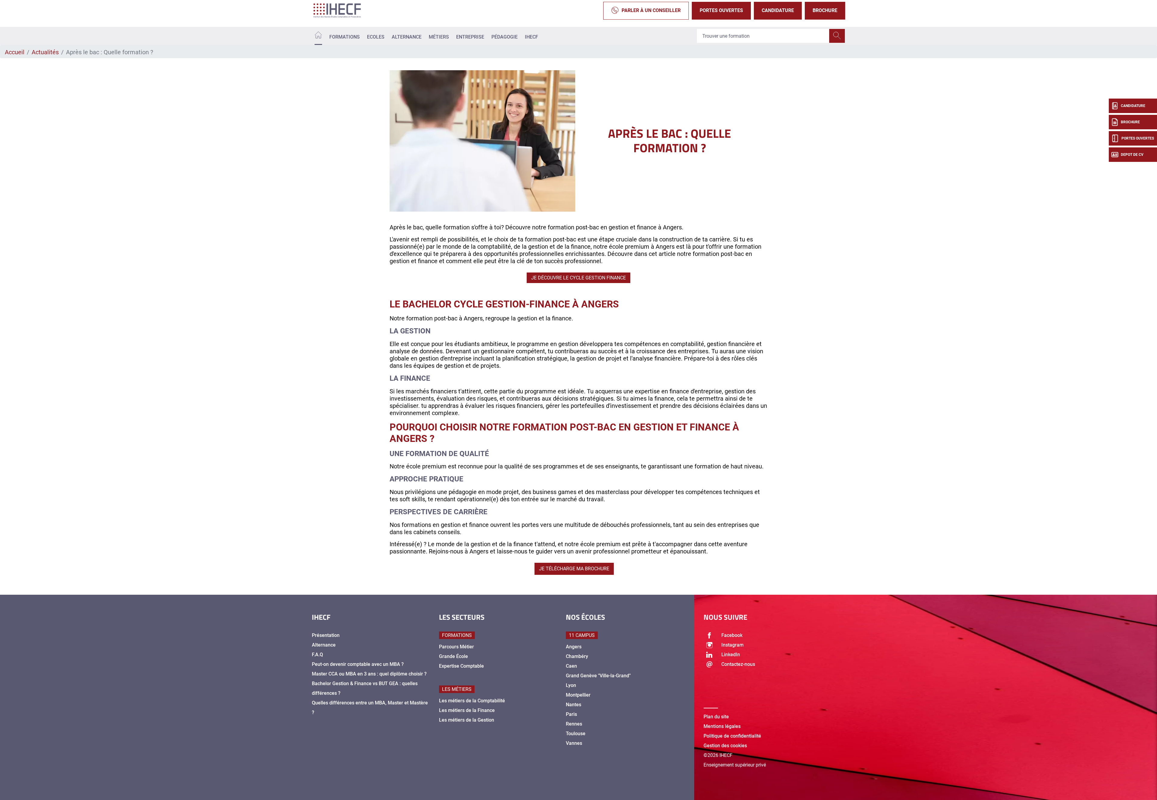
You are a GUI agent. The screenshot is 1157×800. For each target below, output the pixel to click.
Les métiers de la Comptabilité (472, 701)
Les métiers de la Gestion (466, 720)
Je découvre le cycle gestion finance (578, 278)
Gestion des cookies (725, 745)
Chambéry (577, 656)
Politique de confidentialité (732, 736)
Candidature (778, 10)
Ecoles (375, 37)
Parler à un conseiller (651, 10)
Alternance (407, 37)
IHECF (531, 37)
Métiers (439, 37)
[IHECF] (343, 10)
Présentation (326, 635)
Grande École (453, 656)
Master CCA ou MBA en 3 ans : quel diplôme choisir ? (369, 674)
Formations (344, 37)
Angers (574, 647)
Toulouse (575, 733)
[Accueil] (318, 36)
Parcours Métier (456, 647)
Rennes (574, 724)
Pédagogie (504, 37)
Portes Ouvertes (721, 10)
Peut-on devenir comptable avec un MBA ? (358, 664)
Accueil (14, 52)
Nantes (573, 704)
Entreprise (470, 37)
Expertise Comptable (461, 666)
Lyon (571, 685)
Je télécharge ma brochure (574, 569)
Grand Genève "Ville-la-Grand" (598, 676)
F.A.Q (317, 654)
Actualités (45, 52)
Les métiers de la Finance (467, 710)
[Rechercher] (837, 36)
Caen (571, 666)
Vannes (574, 743)
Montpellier (578, 695)
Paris (571, 714)
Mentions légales (722, 726)
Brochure (825, 10)
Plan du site (716, 717)
